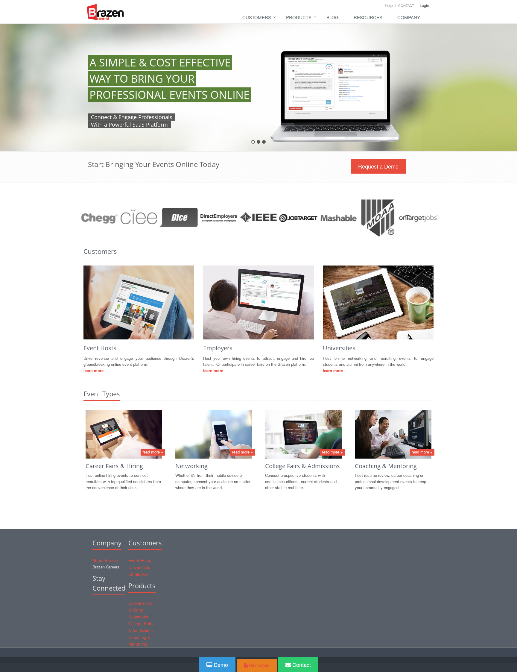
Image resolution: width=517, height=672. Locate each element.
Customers (256, 17)
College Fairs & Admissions (302, 466)
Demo (220, 664)
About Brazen (105, 560)
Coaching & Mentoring (386, 466)
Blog (332, 17)
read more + (152, 452)
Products (298, 17)
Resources (368, 17)
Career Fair (101, 466)
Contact (406, 5)
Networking (191, 466)
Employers (138, 574)
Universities (139, 567)
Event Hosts (139, 560)
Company (408, 17)
